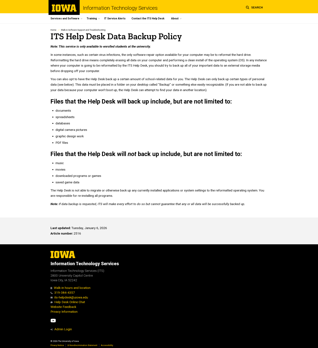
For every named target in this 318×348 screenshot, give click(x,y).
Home (53, 30)
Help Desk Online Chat (69, 302)
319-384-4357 (64, 292)
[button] (254, 7)
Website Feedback (63, 307)
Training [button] (92, 18)
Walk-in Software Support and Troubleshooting (83, 30)
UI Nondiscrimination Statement (82, 345)
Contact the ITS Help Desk (148, 18)
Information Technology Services (120, 8)
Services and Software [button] (65, 18)
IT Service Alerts (115, 18)
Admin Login (63, 329)
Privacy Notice (57, 345)
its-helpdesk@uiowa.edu (71, 297)
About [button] (175, 18)
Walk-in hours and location (72, 288)
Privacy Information (64, 312)
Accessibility (107, 345)
